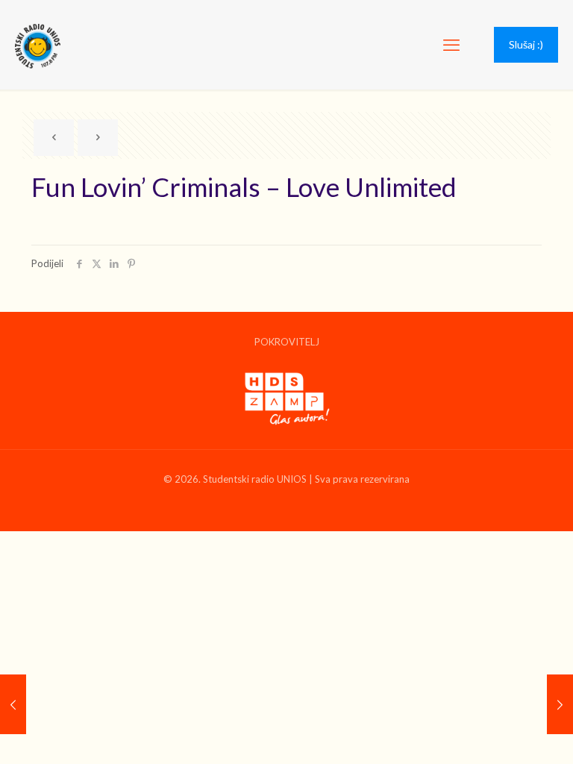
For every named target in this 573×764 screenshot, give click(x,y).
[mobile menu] (451, 44)
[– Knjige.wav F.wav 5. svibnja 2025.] (13, 704)
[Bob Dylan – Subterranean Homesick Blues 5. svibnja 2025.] (560, 704)
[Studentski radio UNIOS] (37, 45)
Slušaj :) (526, 44)
